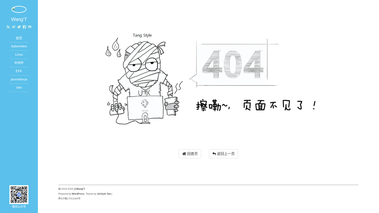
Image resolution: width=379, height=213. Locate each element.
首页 (19, 38)
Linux (19, 54)
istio (19, 87)
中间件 (19, 62)
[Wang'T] (18, 9)
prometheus (19, 79)
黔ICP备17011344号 (69, 198)
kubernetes (19, 46)
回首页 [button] (192, 154)
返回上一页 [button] (225, 154)
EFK (19, 71)
